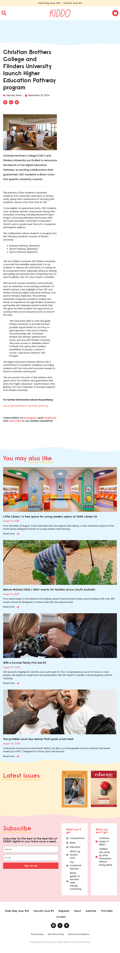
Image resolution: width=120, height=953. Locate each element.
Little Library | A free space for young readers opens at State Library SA (50, 516)
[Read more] (17, 533)
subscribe (15, 421)
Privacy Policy (37, 934)
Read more (9, 533)
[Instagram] (60, 925)
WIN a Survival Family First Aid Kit (24, 662)
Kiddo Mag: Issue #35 (49, 3)
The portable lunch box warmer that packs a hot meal (38, 739)
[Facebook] (53, 925)
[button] (5, 102)
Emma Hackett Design (81, 942)
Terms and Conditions (78, 934)
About (77, 910)
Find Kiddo (107, 910)
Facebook (49, 418)
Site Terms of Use (56, 934)
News (19, 95)
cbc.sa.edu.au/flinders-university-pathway (25, 405)
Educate (10, 95)
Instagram (30, 418)
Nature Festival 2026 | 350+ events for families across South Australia (49, 589)
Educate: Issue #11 (73, 3)
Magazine (64, 910)
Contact (61, 916)
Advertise (91, 910)
